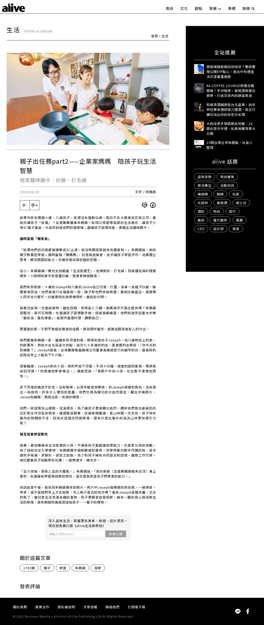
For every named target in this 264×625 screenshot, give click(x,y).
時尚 (216, 211)
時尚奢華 (227, 176)
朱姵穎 (80, 567)
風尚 (170, 8)
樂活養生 (205, 185)
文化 (184, 8)
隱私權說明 (66, 606)
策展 (213, 8)
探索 (97, 567)
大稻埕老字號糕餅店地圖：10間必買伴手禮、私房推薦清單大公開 (231, 128)
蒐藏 (239, 220)
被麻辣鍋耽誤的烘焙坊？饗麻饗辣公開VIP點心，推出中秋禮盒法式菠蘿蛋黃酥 (231, 71)
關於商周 (20, 606)
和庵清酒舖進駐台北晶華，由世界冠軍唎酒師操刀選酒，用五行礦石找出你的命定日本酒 (231, 109)
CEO (201, 228)
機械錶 (203, 194)
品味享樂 (205, 176)
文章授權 (90, 606)
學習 (62, 567)
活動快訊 (227, 185)
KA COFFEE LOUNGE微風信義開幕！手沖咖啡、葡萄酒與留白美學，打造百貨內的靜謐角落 (231, 90)
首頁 (154, 35)
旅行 (232, 211)
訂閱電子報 (136, 606)
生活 (165, 35)
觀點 (199, 8)
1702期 (29, 567)
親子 (47, 567)
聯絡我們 (113, 606)
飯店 (201, 220)
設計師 (218, 228)
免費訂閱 (116, 533)
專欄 (232, 8)
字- (24, 205)
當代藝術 (220, 220)
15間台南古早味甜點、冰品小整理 (229, 145)
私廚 (235, 194)
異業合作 (42, 606)
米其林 (203, 202)
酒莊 (201, 211)
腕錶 (220, 194)
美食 (235, 228)
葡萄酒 (222, 202)
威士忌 (241, 202)
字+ (34, 205)
